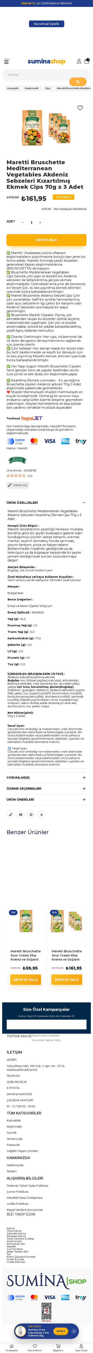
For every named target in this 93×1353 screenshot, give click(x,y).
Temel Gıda (14, 1138)
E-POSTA (13, 1088)
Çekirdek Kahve (16, 1233)
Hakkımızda (15, 1165)
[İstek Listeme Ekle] (20, 814)
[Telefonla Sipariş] (10, 814)
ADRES (12, 1059)
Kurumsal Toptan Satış (46, 1040)
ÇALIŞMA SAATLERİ (20, 1100)
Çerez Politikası (17, 1191)
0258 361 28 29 (17, 1082)
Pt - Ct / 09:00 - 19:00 (21, 1106)
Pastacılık (13, 1145)
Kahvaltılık (14, 1120)
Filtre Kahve (14, 1231)
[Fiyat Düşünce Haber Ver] (41, 814)
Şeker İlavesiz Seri (17, 1251)
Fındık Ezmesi (15, 1259)
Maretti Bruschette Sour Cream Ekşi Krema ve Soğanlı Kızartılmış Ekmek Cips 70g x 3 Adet (28, 959)
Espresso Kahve (16, 1236)
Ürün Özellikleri (22, 503)
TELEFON (13, 1075)
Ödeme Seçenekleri (24, 789)
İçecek (12, 1132)
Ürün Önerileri (20, 800)
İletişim (12, 1171)
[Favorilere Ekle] (80, 108)
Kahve (10, 1228)
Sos (9, 1254)
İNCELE (61, 1331)
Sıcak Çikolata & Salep (20, 1238)
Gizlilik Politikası (17, 1203)
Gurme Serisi (15, 1249)
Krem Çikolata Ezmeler (21, 1256)
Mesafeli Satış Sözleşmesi (24, 1197)
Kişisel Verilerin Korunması (25, 1209)
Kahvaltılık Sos (16, 1244)
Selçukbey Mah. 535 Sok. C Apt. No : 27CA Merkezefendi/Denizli (35, 1067)
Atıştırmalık (14, 1126)
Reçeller (11, 1246)
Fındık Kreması (16, 1262)
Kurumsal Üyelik (46, 23)
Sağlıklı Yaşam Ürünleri (22, 1151)
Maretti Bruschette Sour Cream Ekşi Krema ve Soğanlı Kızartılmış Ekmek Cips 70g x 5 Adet (69, 959)
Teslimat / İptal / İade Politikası (27, 1185)
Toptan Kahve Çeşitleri (46, 1035)
